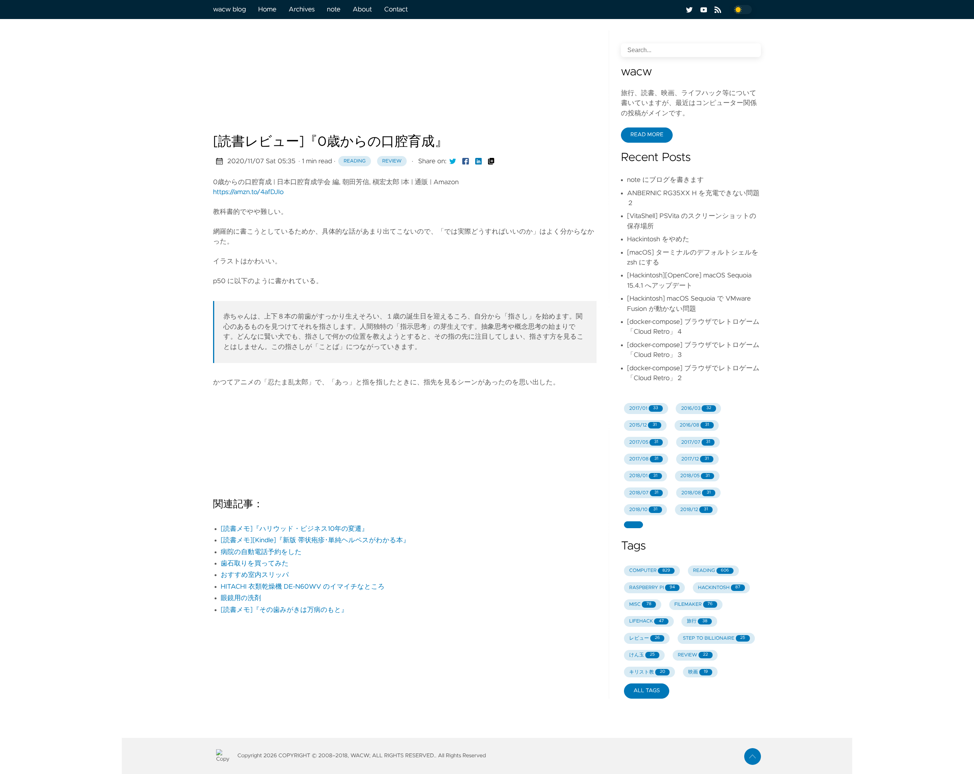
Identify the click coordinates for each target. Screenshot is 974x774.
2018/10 (643, 509)
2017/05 (643, 442)
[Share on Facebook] (465, 161)
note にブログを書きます (665, 180)
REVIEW (693, 655)
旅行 (697, 621)
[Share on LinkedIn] (478, 161)
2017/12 (695, 459)
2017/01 (643, 408)
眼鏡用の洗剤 (241, 598)
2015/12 (643, 425)
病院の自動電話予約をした (261, 552)
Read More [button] (646, 134)
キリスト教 (647, 672)
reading (355, 161)
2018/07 (644, 493)
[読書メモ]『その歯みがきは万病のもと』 (284, 610)
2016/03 (696, 408)
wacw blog (229, 9)
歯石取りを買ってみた (254, 563)
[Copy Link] (491, 161)
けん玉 (642, 655)
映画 (698, 672)
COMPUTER (649, 570)
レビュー (644, 638)
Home (267, 9)
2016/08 (694, 425)
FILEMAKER (693, 604)
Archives (302, 9)
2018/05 (695, 475)
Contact (396, 9)
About (362, 9)
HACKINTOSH (719, 587)
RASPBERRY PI (652, 587)
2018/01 (643, 475)
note (333, 9)
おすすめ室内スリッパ (255, 575)
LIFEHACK (646, 621)
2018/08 (696, 493)
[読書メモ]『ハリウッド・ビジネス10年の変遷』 (294, 529)
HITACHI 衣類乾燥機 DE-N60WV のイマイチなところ (303, 586)
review (392, 161)
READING (711, 570)
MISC (640, 604)
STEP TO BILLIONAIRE (714, 638)
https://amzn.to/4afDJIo (248, 192)
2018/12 (694, 509)
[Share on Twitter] (452, 161)
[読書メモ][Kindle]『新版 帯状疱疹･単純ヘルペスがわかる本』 (315, 540)
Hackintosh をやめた (658, 239)
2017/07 (695, 442)
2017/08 (644, 459)
